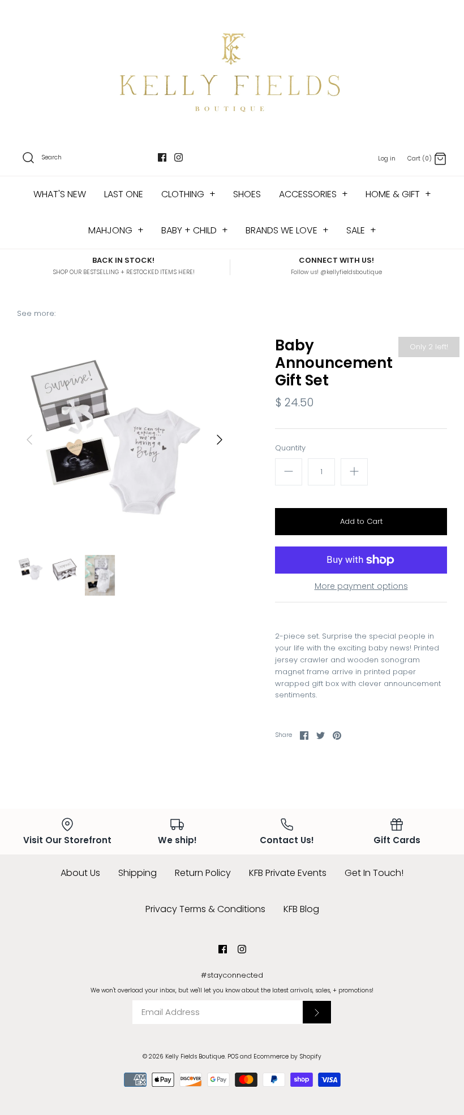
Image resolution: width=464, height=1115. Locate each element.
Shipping (137, 872)
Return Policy (203, 872)
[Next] (219, 439)
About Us (80, 872)
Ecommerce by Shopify (287, 1056)
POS (232, 1056)
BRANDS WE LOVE (287, 230)
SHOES (247, 194)
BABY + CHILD (194, 230)
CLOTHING (188, 194)
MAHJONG (116, 230)
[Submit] (317, 1012)
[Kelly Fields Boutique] (232, 71)
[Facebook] (162, 157)
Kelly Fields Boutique (195, 1056)
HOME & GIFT (398, 194)
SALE (361, 230)
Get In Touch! (374, 872)
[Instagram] (178, 157)
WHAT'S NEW (59, 194)
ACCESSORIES (313, 194)
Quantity (290, 448)
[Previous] (29, 439)
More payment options (361, 586)
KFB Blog (301, 909)
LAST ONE (123, 194)
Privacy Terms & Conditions (205, 909)
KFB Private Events (287, 872)
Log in (387, 158)
